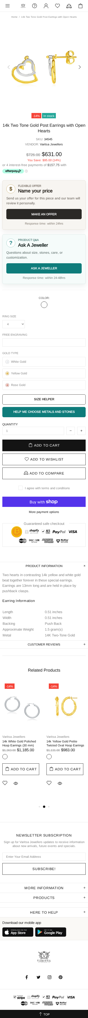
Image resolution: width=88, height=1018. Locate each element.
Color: (44, 298)
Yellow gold (49, 757)
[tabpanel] (22, 740)
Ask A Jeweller (44, 268)
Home (14, 17)
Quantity (10, 424)
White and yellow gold (44, 304)
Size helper (44, 399)
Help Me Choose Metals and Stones (44, 411)
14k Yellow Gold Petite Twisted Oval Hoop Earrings (65, 743)
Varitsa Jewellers (23, 6)
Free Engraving (14, 334)
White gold (5, 757)
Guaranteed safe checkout (44, 524)
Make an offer (44, 214)
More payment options (44, 512)
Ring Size (9, 316)
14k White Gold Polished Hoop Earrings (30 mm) (19, 743)
